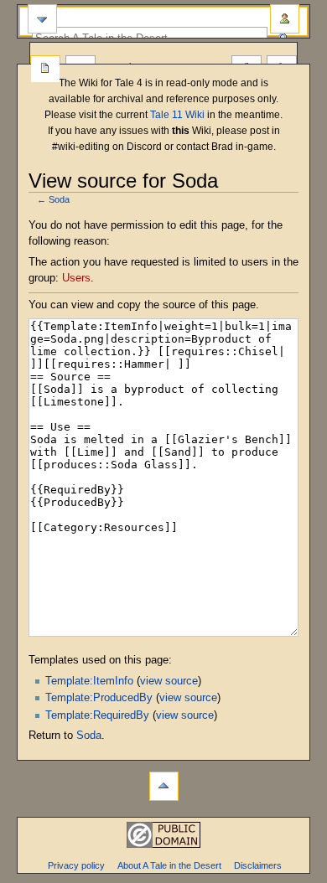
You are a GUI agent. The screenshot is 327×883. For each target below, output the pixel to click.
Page (45, 69)
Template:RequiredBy (97, 715)
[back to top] (164, 786)
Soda (59, 199)
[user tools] (284, 19)
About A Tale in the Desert (169, 865)
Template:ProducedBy (99, 698)
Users (76, 278)
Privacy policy (76, 865)
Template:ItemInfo (89, 681)
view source (169, 681)
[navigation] (42, 19)
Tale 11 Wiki (177, 115)
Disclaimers (258, 865)
